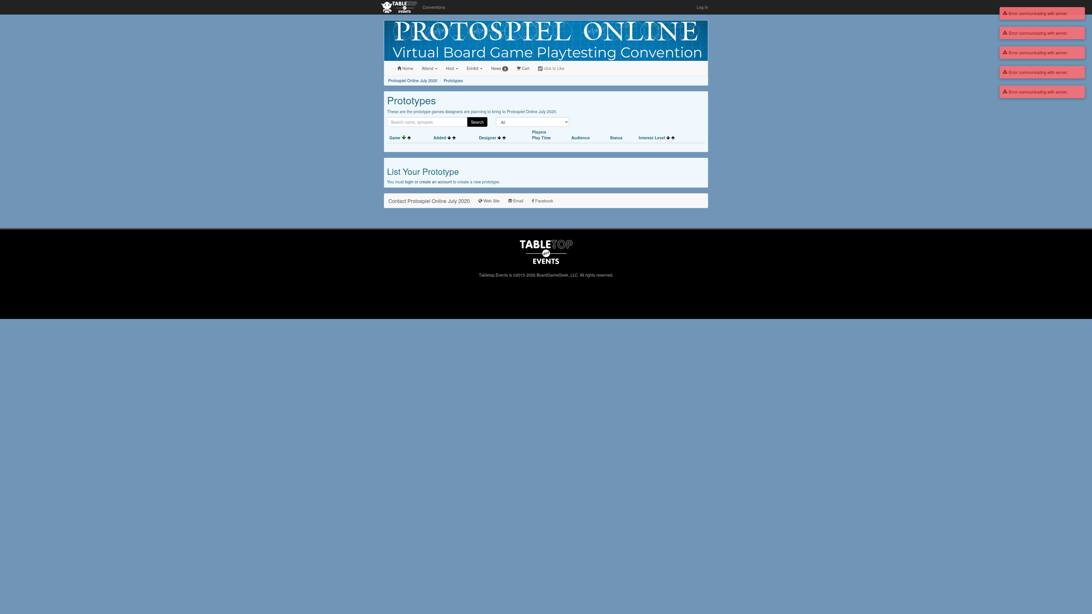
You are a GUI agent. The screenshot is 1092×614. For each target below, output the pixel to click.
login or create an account (428, 181)
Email (517, 201)
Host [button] (450, 68)
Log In (702, 7)
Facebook (543, 201)
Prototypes (453, 80)
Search (477, 122)
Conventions (434, 7)
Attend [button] (428, 68)
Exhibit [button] (473, 68)
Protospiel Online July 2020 (412, 80)
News (498, 68)
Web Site (491, 201)
